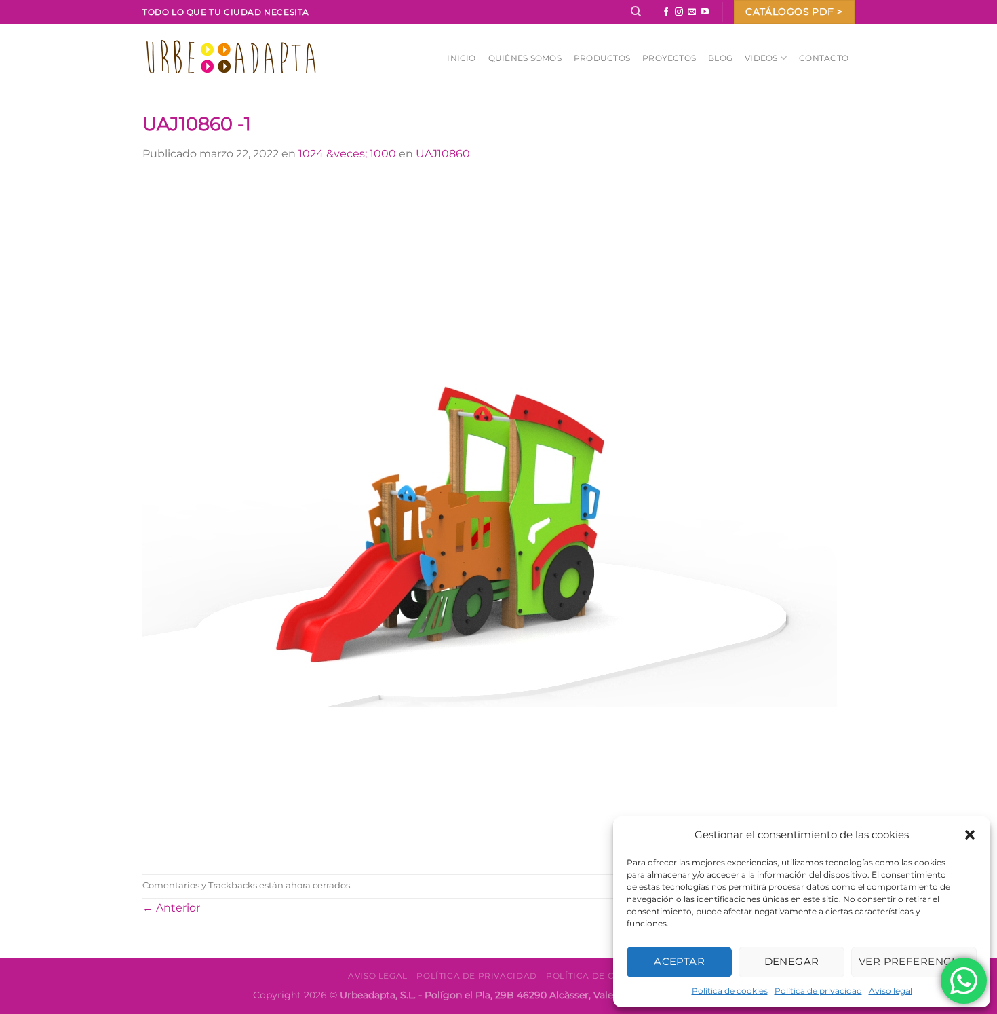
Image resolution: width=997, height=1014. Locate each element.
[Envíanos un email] (692, 12)
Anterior (171, 907)
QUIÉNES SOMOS (525, 58)
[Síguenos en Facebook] (666, 12)
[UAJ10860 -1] (489, 517)
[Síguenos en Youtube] (705, 12)
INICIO (461, 58)
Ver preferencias (914, 961)
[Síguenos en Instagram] (679, 12)
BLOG (720, 58)
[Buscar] (636, 11)
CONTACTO (823, 58)
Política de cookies (730, 990)
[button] (970, 835)
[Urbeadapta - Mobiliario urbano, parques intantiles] (230, 57)
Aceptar (679, 961)
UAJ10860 (443, 153)
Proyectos (669, 58)
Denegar (791, 961)
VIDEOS (761, 58)
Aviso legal (890, 990)
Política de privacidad (818, 990)
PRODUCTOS (602, 58)
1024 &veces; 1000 (347, 153)
